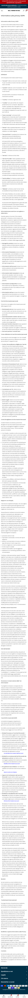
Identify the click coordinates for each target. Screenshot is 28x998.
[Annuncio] (14, 2)
